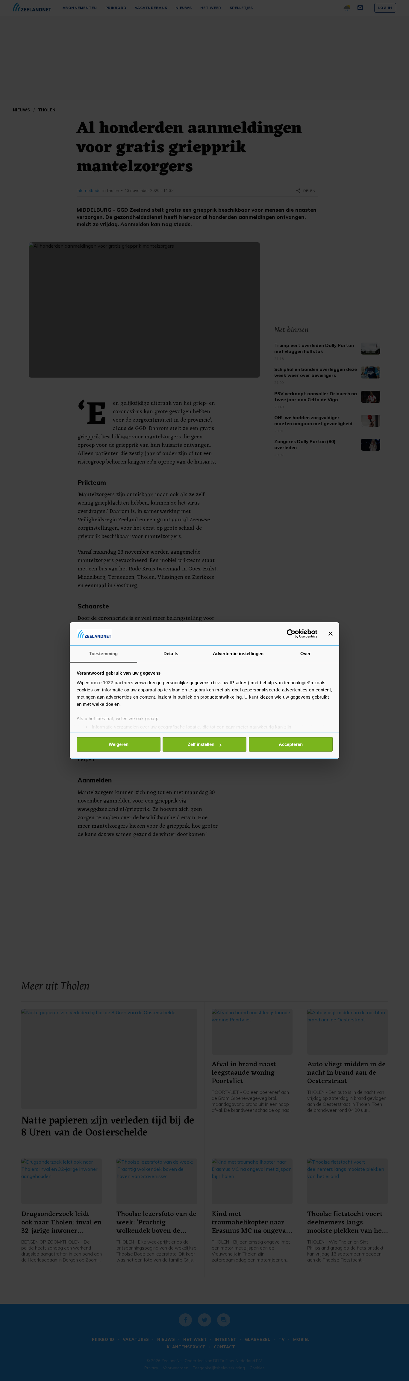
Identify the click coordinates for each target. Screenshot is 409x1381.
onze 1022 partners (112, 682)
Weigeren (118, 744)
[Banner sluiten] (330, 634)
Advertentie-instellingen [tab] (238, 653)
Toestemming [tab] (103, 653)
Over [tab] (305, 653)
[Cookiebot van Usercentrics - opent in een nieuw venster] (291, 633)
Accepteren (291, 744)
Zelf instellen (201, 744)
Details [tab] (170, 653)
